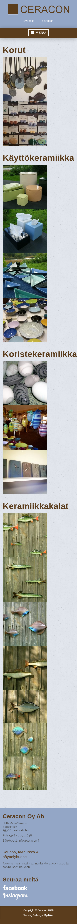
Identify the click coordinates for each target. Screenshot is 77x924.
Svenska (28, 20)
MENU (40, 33)
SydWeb (49, 915)
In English (47, 20)
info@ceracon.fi (29, 840)
